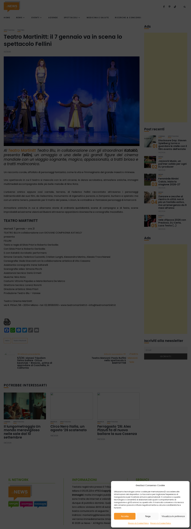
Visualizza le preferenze (173, 516)
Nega (147, 516)
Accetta (124, 516)
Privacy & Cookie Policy (138, 523)
